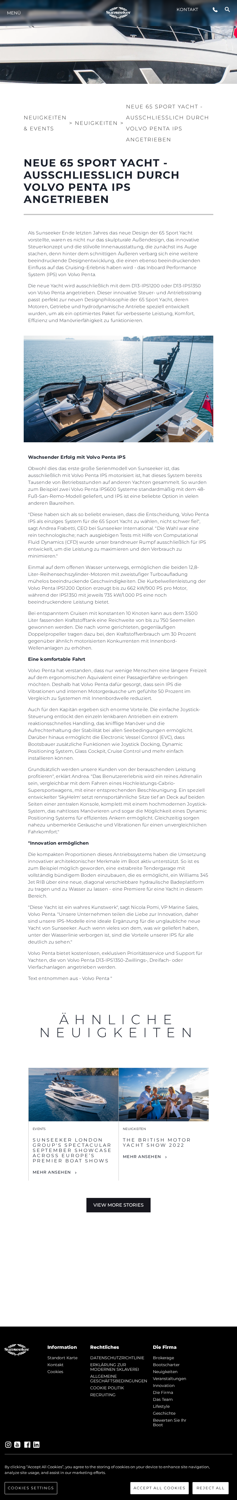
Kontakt (187, 9)
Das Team (163, 1399)
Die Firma (163, 1392)
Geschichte (164, 1413)
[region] (118, 1479)
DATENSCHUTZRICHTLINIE (117, 1357)
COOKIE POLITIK (107, 1387)
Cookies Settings (31, 1488)
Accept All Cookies (160, 1488)
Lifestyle (161, 1406)
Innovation (164, 1385)
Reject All (211, 1488)
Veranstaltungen (169, 1378)
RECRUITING (103, 1394)
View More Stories (118, 1205)
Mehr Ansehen (52, 1172)
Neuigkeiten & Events (45, 123)
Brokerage (163, 1357)
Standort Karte (62, 1357)
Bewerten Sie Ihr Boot (169, 1422)
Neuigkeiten (165, 1371)
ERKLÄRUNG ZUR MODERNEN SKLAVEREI (114, 1367)
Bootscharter (166, 1364)
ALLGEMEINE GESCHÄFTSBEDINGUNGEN (118, 1379)
